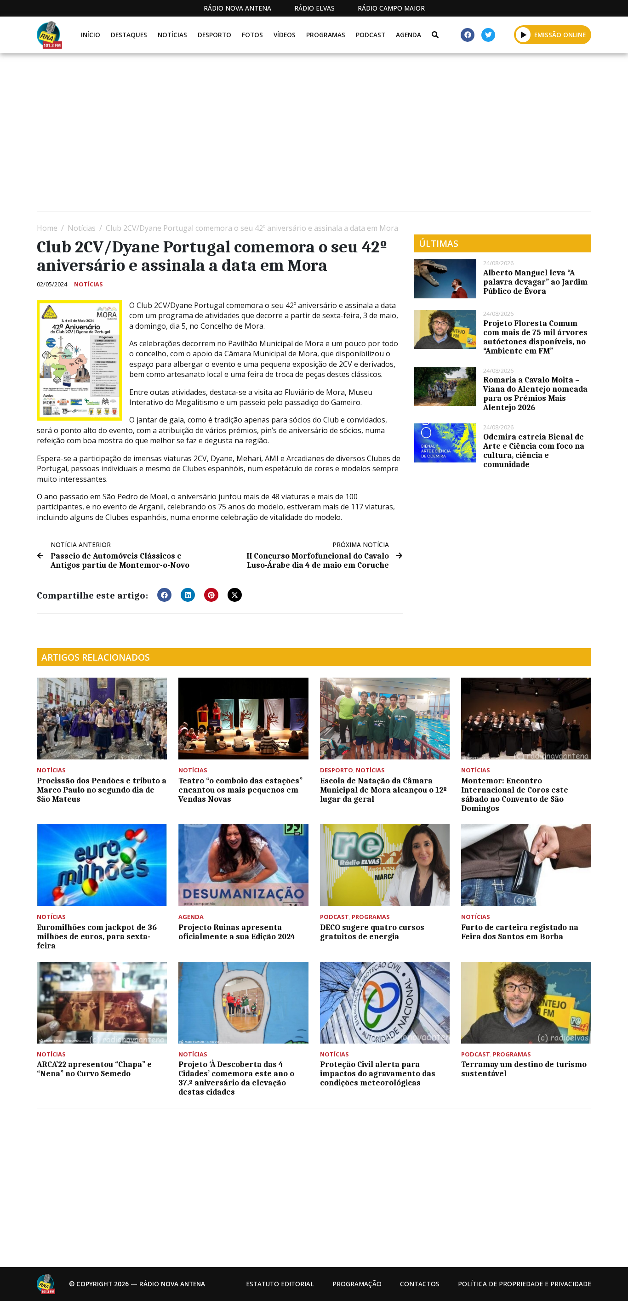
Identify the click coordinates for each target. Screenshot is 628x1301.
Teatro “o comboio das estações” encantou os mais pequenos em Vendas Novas (240, 790)
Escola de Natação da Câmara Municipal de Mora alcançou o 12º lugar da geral (383, 790)
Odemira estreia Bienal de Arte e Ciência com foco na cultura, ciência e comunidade (533, 450)
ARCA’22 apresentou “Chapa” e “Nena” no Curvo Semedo (94, 1069)
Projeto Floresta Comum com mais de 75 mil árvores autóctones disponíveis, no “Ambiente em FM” (535, 337)
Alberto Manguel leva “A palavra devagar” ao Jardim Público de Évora (535, 282)
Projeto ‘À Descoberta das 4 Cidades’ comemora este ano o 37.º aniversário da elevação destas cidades (236, 1078)
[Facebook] (467, 35)
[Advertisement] (312, 136)
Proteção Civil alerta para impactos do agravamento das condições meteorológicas (377, 1073)
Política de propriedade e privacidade (524, 1283)
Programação (357, 1283)
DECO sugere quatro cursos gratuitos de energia (372, 932)
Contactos (420, 1283)
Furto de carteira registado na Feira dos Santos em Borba (519, 932)
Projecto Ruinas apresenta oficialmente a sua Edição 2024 (236, 932)
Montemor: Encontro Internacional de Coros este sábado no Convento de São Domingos (514, 794)
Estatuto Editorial (280, 1283)
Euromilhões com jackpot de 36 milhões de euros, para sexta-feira (97, 936)
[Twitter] (488, 35)
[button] (523, 34)
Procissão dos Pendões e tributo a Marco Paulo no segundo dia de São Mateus (101, 790)
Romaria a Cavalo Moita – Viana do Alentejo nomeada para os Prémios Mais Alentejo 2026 (535, 393)
